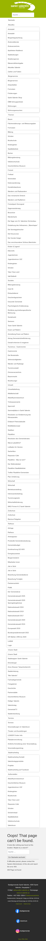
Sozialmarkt (12, 317)
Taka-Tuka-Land (13, 272)
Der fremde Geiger (14, 238)
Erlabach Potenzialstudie (16, 421)
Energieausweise (14, 553)
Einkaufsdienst (13, 293)
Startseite (11, 20)
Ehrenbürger (12, 663)
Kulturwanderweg (14, 183)
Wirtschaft (11, 481)
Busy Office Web (23, 939)
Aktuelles (11, 25)
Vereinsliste (12, 179)
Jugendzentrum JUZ (15, 259)
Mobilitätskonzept (14, 426)
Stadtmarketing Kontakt (16, 757)
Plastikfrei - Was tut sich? (16, 460)
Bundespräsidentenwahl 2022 (18, 633)
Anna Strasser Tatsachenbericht (19, 667)
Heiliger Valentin (13, 701)
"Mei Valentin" (13, 675)
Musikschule (12, 140)
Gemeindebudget (14, 545)
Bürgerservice (13, 76)
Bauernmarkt (12, 376)
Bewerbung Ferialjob (15, 579)
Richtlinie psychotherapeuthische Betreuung (19, 311)
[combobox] (23, 15)
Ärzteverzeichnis (13, 46)
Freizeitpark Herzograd (16, 204)
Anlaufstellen (12, 85)
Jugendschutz (13, 255)
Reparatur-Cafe (13, 455)
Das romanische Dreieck (16, 196)
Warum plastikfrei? (14, 443)
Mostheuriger (12, 381)
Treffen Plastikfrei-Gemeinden (18, 472)
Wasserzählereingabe (15, 63)
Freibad (10, 174)
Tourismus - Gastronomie (17, 347)
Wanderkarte (12, 217)
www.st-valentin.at (23, 893)
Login (10, 645)
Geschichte (12, 688)
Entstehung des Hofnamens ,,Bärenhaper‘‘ (23, 225)
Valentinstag (12, 705)
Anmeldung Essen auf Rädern (18, 334)
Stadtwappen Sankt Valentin (18, 658)
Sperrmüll (11, 406)
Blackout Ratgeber (14, 519)
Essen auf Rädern (14, 330)
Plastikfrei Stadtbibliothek (16, 468)
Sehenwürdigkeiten (14, 359)
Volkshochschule (14, 162)
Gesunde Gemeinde (15, 302)
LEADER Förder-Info (15, 735)
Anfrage (10, 528)
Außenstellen (12, 774)
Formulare (11, 89)
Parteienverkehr (13, 583)
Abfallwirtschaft (13, 393)
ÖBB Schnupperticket (15, 102)
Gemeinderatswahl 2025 (16, 596)
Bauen (10, 119)
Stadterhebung (13, 671)
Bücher (10, 153)
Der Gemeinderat (14, 592)
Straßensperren (13, 59)
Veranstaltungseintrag (15, 748)
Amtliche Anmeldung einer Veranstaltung (22, 744)
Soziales (11, 280)
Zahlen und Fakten (14, 72)
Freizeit (10, 170)
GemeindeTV (12, 709)
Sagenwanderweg (14, 208)
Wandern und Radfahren (16, 200)
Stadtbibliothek (13, 149)
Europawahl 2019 (14, 628)
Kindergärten (12, 145)
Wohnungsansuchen (15, 110)
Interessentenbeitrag (15, 494)
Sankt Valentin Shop (15, 97)
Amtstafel (11, 29)
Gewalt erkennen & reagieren (18, 342)
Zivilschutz (11, 511)
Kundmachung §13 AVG (16, 549)
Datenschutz (27, 903)
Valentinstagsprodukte (15, 761)
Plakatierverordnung (15, 739)
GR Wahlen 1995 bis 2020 (17, 637)
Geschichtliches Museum (16, 166)
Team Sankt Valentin (15, 325)
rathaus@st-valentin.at (21, 890)
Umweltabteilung (14, 389)
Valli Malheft (12, 276)
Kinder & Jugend (14, 246)
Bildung (10, 132)
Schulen (11, 136)
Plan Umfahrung (13, 477)
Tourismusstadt (13, 368)
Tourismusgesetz (14, 498)
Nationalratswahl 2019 (16, 611)
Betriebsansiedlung (14, 489)
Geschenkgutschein (15, 297)
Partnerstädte (12, 692)
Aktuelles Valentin (14, 67)
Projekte (11, 765)
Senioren (11, 321)
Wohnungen (12, 106)
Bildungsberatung (14, 157)
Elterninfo (11, 251)
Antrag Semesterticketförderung (19, 338)
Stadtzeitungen (13, 55)
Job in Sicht (12, 566)
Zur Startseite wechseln (16, 857)
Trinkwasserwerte (14, 402)
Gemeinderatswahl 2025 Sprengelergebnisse (16, 601)
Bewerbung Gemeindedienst (18, 575)
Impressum (19, 903)
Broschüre (11, 212)
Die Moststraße (13, 355)
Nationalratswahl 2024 (16, 607)
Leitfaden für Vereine (15, 447)
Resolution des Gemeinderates (19, 438)
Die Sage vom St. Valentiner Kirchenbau (22, 221)
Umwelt (10, 385)
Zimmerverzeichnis (14, 372)
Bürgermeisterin (13, 558)
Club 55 (10, 289)
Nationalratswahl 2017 (16, 616)
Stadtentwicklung (14, 714)
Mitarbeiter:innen (14, 562)
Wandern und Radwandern (17, 191)
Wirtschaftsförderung (15, 502)
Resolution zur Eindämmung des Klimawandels (19, 416)
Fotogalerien (12, 684)
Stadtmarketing (13, 752)
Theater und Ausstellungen (17, 731)
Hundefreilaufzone (14, 187)
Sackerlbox (12, 451)
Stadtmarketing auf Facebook (18, 770)
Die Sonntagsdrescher (16, 229)
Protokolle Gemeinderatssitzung (19, 541)
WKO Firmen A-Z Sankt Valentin (19, 506)
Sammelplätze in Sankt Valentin (19, 410)
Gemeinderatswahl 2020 (16, 620)
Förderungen (12, 93)
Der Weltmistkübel (14, 464)
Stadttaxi (11, 430)
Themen (11, 115)
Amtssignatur (12, 536)
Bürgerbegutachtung (15, 38)
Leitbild (10, 641)
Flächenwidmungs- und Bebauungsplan (22, 123)
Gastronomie (12, 351)
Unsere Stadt (12, 650)
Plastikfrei (11, 434)
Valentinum (12, 825)
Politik (10, 587)
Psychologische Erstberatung (18, 306)
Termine (11, 718)
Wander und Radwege (16, 364)
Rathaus (11, 524)
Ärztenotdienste (13, 42)
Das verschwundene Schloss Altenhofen (22, 242)
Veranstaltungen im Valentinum (19, 727)
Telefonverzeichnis (32, 895)
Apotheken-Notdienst (15, 50)
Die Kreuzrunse (13, 234)
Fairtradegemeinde (14, 680)
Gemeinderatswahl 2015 (16, 624)
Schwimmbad (12, 812)
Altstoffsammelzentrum (16, 398)
